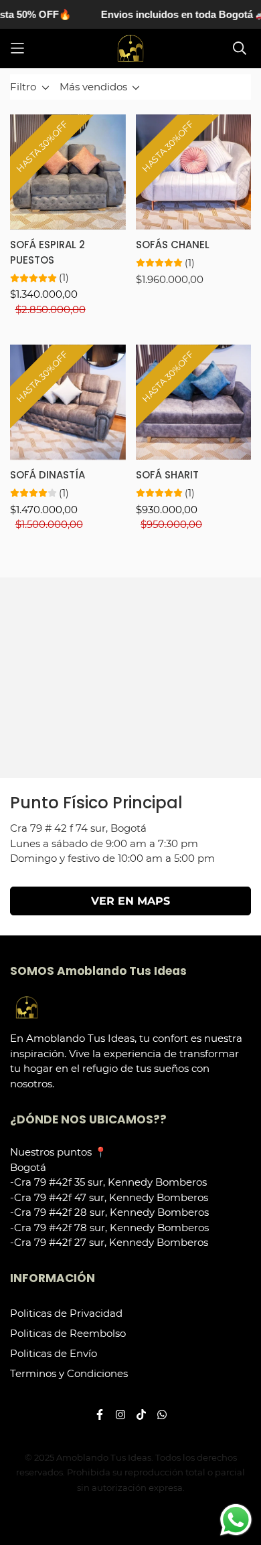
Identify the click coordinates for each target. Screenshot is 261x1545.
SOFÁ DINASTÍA (47, 475)
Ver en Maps (130, 901)
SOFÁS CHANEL (172, 245)
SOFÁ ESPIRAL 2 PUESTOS (47, 252)
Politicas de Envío (53, 1353)
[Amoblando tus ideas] (130, 48)
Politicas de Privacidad (66, 1313)
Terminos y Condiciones (69, 1373)
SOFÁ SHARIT (167, 475)
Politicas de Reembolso (68, 1333)
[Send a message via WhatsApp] (235, 1520)
